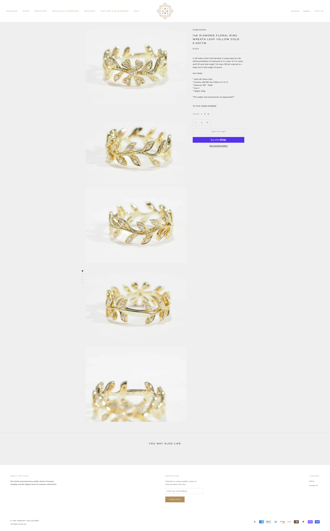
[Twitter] (205, 114)
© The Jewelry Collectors (24, 521)
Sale (136, 11)
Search (306, 11)
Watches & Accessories (115, 11)
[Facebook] (201, 114)
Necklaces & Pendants (65, 11)
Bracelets (41, 11)
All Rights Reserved (18, 524)
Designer (90, 11)
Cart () (319, 11)
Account (295, 11)
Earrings (11, 11)
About (311, 481)
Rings (26, 11)
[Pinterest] (208, 114)
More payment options (218, 146)
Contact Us (313, 485)
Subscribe (175, 499)
